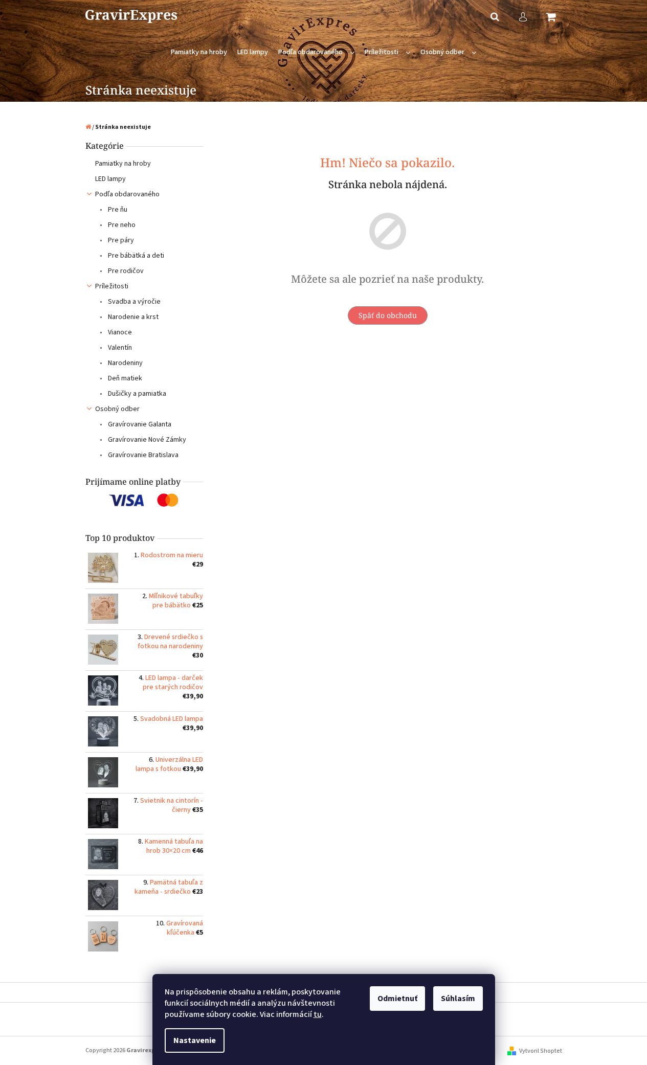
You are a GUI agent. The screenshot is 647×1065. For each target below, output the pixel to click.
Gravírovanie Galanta (138, 424)
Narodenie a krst (132, 317)
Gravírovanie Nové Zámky (146, 440)
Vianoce (119, 332)
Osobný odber (117, 409)
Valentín (119, 348)
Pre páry (120, 240)
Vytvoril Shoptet (540, 1051)
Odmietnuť (397, 998)
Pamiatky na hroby (123, 163)
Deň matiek (124, 378)
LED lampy (110, 179)
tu (318, 1014)
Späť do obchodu (388, 315)
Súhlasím (458, 998)
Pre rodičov (125, 271)
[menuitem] (199, 52)
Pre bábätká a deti (135, 256)
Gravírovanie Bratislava (142, 455)
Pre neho (121, 225)
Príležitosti (111, 286)
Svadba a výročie (133, 302)
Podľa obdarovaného (127, 194)
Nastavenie (194, 1040)
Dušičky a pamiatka (136, 394)
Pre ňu (116, 210)
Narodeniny (124, 363)
